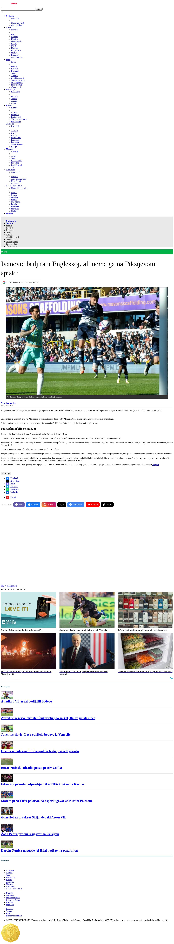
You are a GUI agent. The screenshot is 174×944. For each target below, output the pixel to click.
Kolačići (9, 902)
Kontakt (9, 893)
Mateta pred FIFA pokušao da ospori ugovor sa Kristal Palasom (46, 801)
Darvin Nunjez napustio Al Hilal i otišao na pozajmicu (39, 850)
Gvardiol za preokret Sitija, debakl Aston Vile (33, 817)
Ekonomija (10, 89)
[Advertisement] (77, 528)
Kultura (9, 105)
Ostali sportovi (12, 241)
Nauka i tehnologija (14, 186)
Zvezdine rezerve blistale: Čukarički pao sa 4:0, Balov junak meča (48, 718)
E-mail (13, 497)
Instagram (50, 504)
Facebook (14, 478)
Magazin (9, 149)
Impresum (10, 904)
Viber (12, 484)
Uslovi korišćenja (13, 900)
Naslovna (10, 16)
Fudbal (9, 225)
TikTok (109, 504)
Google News (77, 504)
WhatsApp (14, 489)
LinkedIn (14, 492)
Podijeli (7, 473)
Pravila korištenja (13, 898)
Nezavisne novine (8, 403)
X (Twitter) (14, 481)
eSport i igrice (11, 246)
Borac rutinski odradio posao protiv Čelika (31, 768)
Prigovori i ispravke (9, 586)
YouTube (94, 504)
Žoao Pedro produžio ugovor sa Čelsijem (30, 834)
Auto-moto (10, 170)
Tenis (8, 232)
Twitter (9, 911)
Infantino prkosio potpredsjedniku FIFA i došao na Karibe (42, 784)
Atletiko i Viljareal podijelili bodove (26, 701)
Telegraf (155, 465)
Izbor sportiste (11, 244)
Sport (8, 59)
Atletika (9, 235)
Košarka (9, 228)
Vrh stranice (8, 866)
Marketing (10, 895)
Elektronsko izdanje (14, 916)
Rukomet (10, 230)
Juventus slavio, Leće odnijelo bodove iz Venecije (36, 734)
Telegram (14, 486)
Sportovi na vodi (12, 239)
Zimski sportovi (12, 237)
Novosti (9, 27)
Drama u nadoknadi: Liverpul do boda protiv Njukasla (40, 751)
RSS (8, 913)
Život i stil (10, 124)
